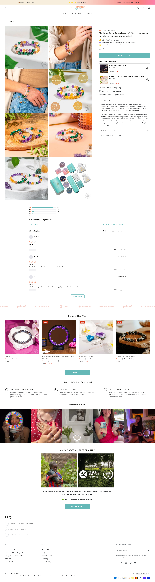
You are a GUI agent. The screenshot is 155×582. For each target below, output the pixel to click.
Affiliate (8, 559)
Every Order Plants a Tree (15, 556)
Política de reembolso (29, 576)
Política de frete (70, 576)
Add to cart (124, 55)
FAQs (43, 553)
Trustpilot (112, 395)
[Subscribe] (149, 550)
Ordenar (106, 231)
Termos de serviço (59, 576)
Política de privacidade (45, 576)
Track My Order (47, 556)
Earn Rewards (10, 550)
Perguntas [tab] (47, 220)
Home (7, 22)
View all (77, 372)
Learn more (77, 507)
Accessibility (46, 562)
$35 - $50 (12, 22)
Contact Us (45, 550)
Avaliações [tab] (34, 220)
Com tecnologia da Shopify (13, 576)
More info (112, 67)
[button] (6, 8)
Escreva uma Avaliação (115, 224)
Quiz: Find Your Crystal (14, 553)
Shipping (44, 559)
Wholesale (9, 562)
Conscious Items (15, 573)
